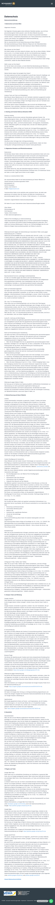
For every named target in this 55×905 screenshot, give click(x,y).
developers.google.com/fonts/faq (16, 803)
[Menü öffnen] (51, 3)
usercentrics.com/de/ (42, 466)
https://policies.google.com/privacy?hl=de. (20, 805)
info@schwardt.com (14, 188)
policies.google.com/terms (32, 875)
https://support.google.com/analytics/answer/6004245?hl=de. (25, 686)
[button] (51, 901)
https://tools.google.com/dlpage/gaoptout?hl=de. (26, 670)
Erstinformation (37, 900)
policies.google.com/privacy (15, 875)
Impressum (23, 900)
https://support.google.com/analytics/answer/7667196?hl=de (23, 708)
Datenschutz (30, 900)
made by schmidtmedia (47, 900)
